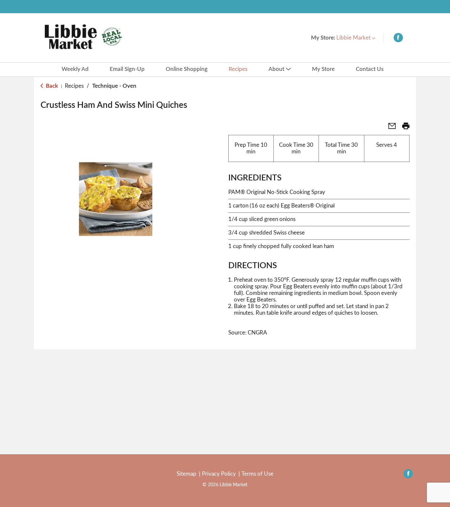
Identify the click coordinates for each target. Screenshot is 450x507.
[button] (355, 38)
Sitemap (186, 474)
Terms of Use (257, 474)
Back (51, 86)
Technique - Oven (114, 86)
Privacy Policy (219, 474)
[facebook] (398, 39)
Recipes (74, 86)
